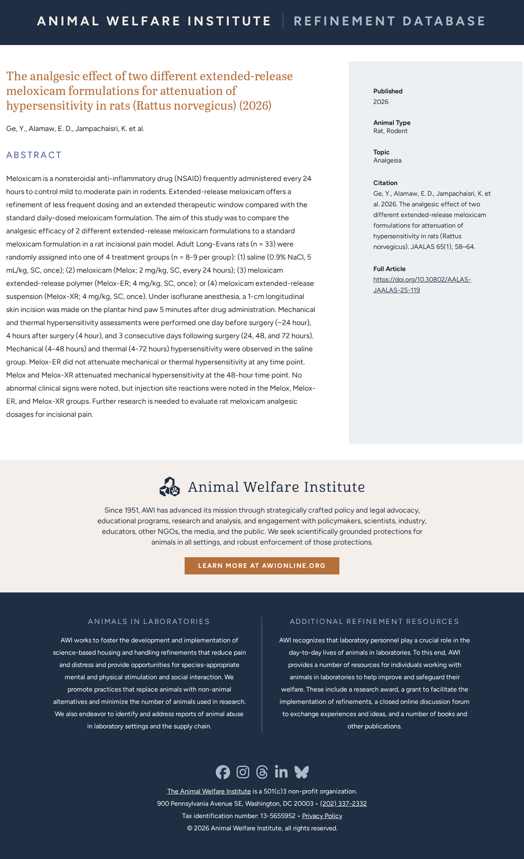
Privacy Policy (322, 816)
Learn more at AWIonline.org (262, 566)
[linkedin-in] (281, 775)
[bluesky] (301, 775)
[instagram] (243, 775)
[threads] (262, 775)
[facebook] (223, 775)
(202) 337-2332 (343, 803)
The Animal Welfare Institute (209, 791)
